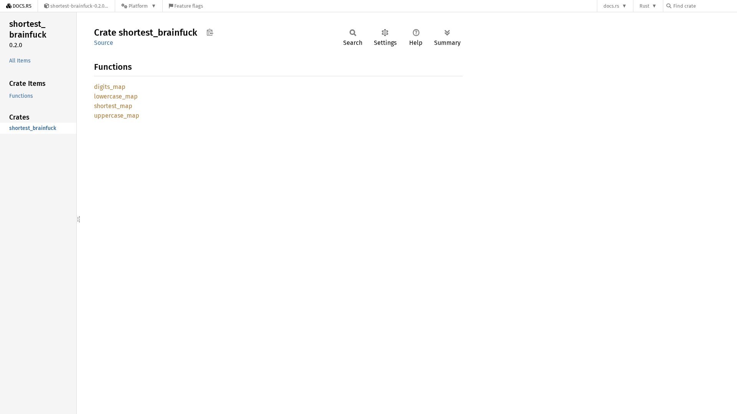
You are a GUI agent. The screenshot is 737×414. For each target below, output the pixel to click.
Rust (644, 6)
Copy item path (209, 32)
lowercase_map (116, 96)
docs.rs (611, 6)
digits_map (110, 86)
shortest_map (113, 106)
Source (103, 42)
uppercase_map (116, 115)
